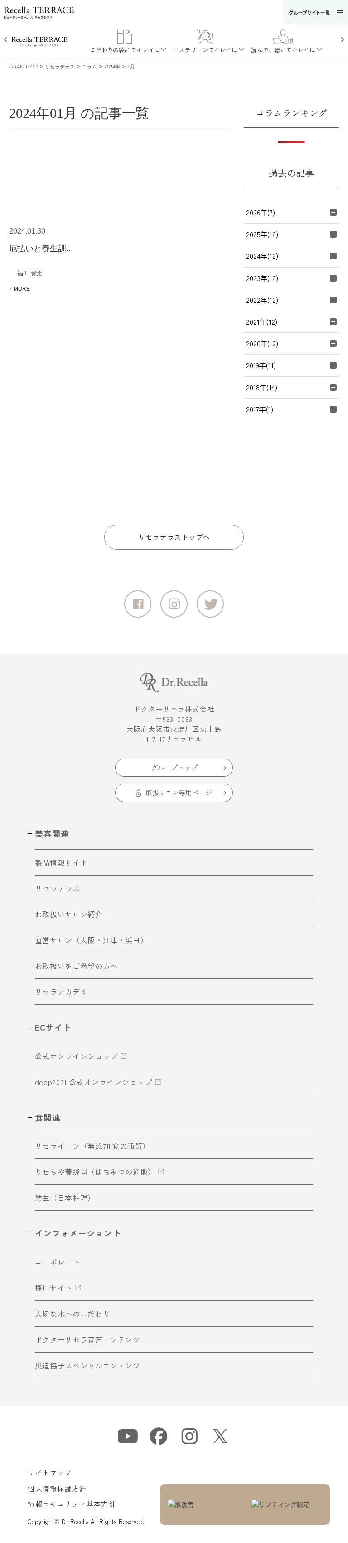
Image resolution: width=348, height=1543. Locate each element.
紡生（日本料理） (65, 1197)
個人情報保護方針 (57, 1488)
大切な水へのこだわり (72, 1313)
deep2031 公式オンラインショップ (93, 1081)
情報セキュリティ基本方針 (72, 1504)
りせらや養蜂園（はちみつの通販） (95, 1171)
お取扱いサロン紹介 (69, 914)
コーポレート (57, 1261)
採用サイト (53, 1287)
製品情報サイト (61, 862)
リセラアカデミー (65, 991)
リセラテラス (57, 888)
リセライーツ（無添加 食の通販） (92, 1145)
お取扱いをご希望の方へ (76, 965)
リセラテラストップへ (174, 536)
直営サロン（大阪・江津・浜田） (91, 940)
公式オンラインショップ (76, 1056)
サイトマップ (50, 1472)
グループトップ (174, 767)
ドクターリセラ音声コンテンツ (87, 1339)
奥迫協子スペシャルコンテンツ (87, 1365)
